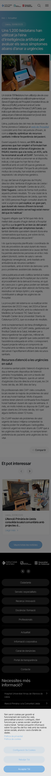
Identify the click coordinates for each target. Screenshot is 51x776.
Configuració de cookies (24, 750)
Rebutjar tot (24, 759)
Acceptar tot (24, 769)
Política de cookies (12, 739)
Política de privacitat (13, 736)
